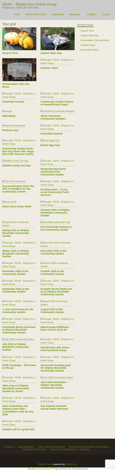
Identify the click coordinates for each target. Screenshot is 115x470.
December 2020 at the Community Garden (54, 252)
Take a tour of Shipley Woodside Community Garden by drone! (15, 388)
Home (17, 14)
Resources (74, 14)
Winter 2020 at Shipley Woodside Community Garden (15, 253)
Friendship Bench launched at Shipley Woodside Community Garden (18, 330)
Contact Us (9, 447)
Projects (91, 14)
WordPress (71, 464)
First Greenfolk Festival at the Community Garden (56, 228)
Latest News (57, 14)
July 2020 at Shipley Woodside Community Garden (15, 347)
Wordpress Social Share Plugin (43, 468)
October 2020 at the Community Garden (52, 272)
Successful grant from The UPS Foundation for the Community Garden (18, 189)
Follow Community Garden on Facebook (88, 447)
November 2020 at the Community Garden (15, 272)
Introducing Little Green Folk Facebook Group (55, 349)
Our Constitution (26, 447)
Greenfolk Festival (13, 101)
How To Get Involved (36, 14)
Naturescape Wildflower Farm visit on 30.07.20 (55, 328)
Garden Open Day (51, 53)
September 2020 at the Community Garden (15, 290)
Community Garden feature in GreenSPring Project (57, 103)
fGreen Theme (45, 464)
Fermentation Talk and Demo (15, 85)
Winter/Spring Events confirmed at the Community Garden (53, 172)
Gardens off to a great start (18, 429)
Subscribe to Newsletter (34, 449)
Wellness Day (10, 130)
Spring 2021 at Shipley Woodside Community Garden (15, 233)
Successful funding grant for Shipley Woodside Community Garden (56, 368)
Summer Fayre (49, 68)
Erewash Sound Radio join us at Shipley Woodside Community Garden (57, 292)
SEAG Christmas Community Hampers (53, 117)
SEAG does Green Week (16, 206)
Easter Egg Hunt (50, 145)
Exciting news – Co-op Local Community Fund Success (55, 192)
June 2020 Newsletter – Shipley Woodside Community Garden (54, 385)
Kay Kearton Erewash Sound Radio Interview (54, 407)
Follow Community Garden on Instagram (70, 449)
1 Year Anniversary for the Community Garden (17, 311)
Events (106, 14)
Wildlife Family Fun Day (16, 165)
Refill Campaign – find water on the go (19, 366)
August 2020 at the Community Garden (52, 311)
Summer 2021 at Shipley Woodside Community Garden (55, 212)
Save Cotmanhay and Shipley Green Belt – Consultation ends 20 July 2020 (18, 410)
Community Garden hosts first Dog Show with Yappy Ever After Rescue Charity (18, 151)
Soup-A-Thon (10, 53)
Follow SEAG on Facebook (51, 447)
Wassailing (8, 116)
